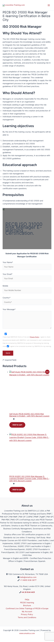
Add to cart (17, 425)
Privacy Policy (34, 337)
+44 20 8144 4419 (28, 592)
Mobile (5, 286)
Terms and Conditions (27, 617)
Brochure (27, 605)
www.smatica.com (27, 633)
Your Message (9, 309)
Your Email (7, 274)
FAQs (27, 599)
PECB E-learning (27, 603)
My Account (27, 611)
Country (6, 298)
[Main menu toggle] (48, 5)
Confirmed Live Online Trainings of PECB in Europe (27, 608)
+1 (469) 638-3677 (28, 580)
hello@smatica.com (28, 577)
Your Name (8, 262)
